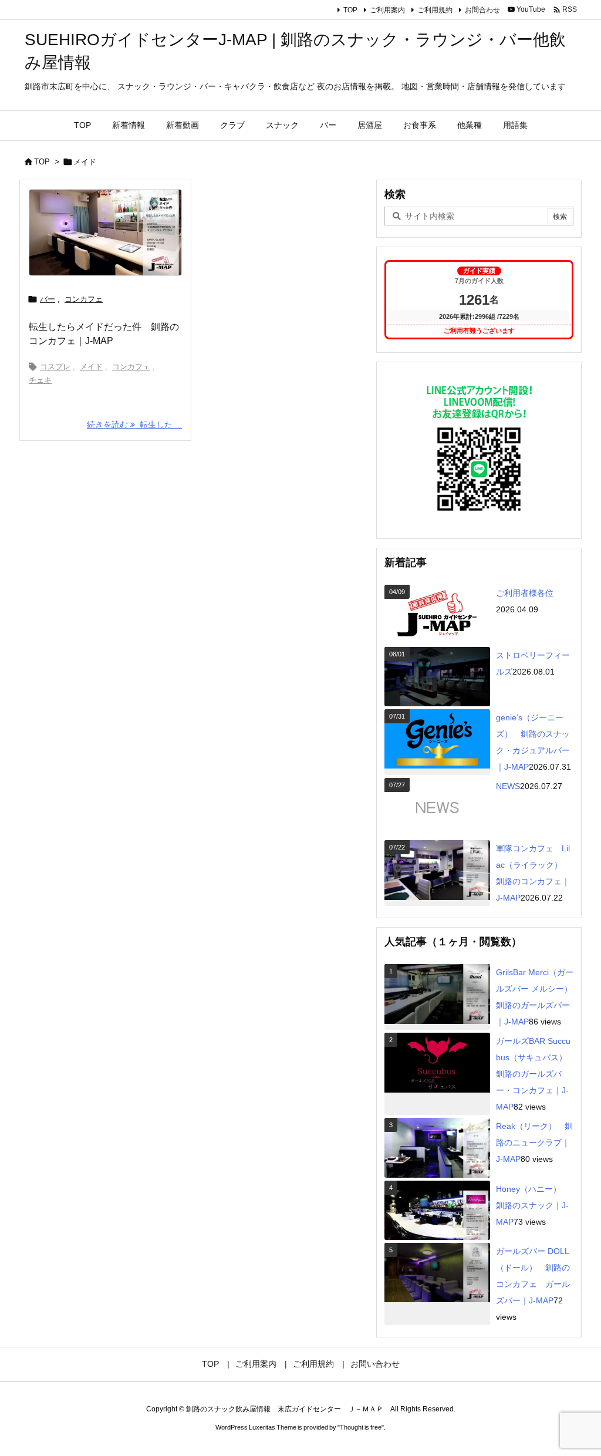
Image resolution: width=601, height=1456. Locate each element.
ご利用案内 (387, 10)
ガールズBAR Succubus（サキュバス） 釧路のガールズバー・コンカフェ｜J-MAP (535, 1073)
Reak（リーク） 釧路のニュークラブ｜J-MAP (534, 1142)
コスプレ (55, 366)
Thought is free (360, 1427)
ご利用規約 (435, 10)
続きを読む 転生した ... (134, 424)
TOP (350, 10)
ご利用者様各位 (524, 593)
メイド (91, 366)
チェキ (40, 380)
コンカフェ (84, 299)
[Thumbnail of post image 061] (105, 232)
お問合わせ (482, 10)
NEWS (508, 786)
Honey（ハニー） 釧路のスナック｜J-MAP (532, 1205)
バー (47, 299)
